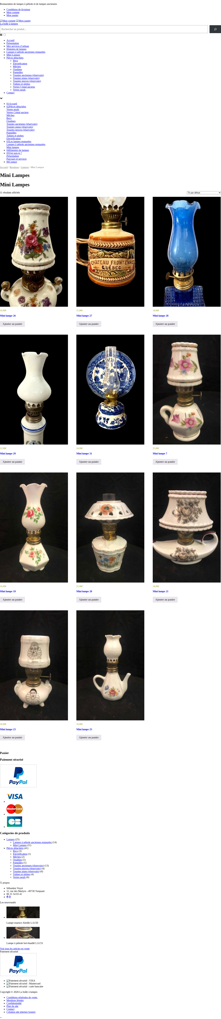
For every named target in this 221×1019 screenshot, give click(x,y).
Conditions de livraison (18, 9)
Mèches (17, 66)
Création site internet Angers (20, 1012)
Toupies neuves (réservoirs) (27, 81)
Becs (15, 60)
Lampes (25, 167)
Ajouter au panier (12, 324)
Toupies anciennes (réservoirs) (28, 75)
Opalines (17, 69)
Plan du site (12, 1006)
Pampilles (18, 72)
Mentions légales (15, 1000)
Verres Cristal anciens (24, 86)
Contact (10, 92)
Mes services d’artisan (17, 46)
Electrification (20, 63)
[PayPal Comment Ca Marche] (18, 786)
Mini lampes (12, 147)
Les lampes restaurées (18, 141)
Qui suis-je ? (14, 153)
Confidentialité (14, 1003)
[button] (5, 35)
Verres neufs (19, 89)
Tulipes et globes (21, 84)
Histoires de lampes (16, 49)
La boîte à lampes (9, 23)
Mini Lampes (13, 54)
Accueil (10, 40)
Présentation (12, 43)
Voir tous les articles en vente (15, 948)
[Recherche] (215, 29)
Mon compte (12, 12)
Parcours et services (16, 159)
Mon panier (12, 15)
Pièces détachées (14, 57)
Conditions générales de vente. (22, 997)
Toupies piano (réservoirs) (26, 78)
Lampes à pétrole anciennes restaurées (25, 52)
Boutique (14, 167)
